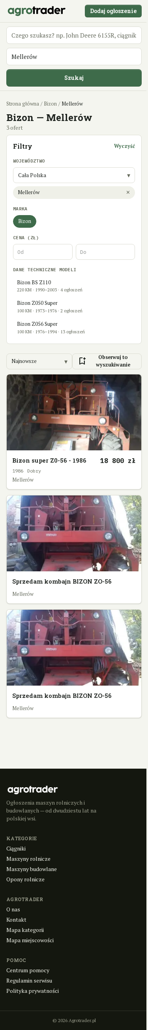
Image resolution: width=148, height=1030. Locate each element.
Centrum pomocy (27, 970)
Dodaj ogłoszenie (113, 11)
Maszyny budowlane (31, 869)
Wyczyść (124, 146)
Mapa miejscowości (30, 940)
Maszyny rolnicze (28, 858)
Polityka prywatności (32, 990)
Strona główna (22, 103)
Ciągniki (16, 848)
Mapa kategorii (25, 930)
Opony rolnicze (25, 879)
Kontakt (16, 919)
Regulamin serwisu (29, 980)
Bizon (50, 103)
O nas (13, 909)
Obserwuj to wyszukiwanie (103, 361)
